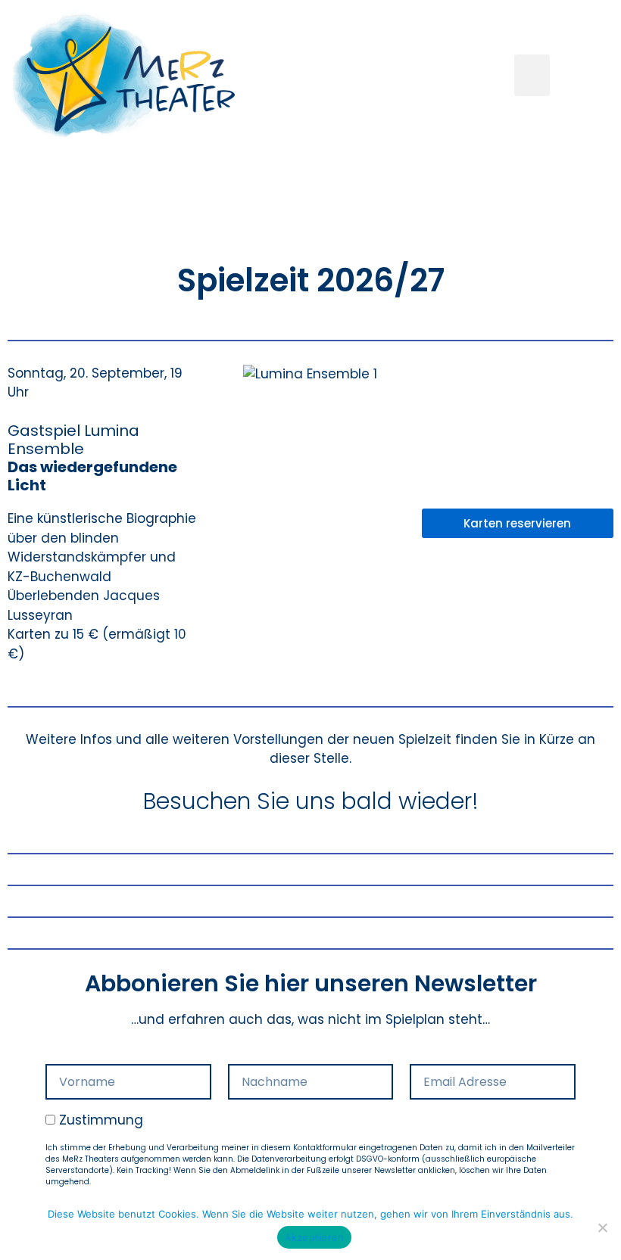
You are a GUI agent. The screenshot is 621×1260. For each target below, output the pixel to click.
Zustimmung (101, 1120)
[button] (532, 75)
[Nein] (602, 1227)
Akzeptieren (315, 1237)
